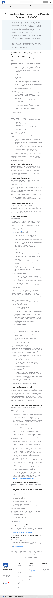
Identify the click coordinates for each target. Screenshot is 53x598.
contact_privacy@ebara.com (18, 546)
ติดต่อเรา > (4, 580)
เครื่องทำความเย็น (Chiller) (20, 583)
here (19, 521)
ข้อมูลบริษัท (32, 565)
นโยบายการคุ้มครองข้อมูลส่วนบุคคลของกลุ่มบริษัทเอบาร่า (33, 569)
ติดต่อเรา (31, 576)
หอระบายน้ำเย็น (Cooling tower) (20, 579)
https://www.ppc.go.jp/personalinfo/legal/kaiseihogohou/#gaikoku (24, 478)
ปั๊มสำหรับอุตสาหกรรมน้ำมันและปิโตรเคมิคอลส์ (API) (21, 574)
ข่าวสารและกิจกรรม (32, 579)
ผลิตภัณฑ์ (19, 565)
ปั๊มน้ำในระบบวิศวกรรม (20, 587)
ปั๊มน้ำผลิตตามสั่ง (20, 570)
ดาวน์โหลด (19, 589)
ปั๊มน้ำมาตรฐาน (20, 567)
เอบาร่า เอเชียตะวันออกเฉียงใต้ (46, 570)
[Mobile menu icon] (50, 2)
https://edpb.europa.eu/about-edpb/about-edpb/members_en (21, 532)
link (21, 231)
